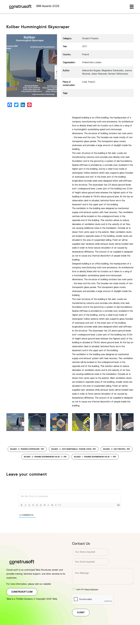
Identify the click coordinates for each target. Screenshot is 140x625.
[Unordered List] (41, 505)
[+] (59, 505)
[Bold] (22, 505)
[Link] (52, 505)
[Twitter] (16, 105)
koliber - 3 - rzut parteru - (116, 449)
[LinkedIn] (23, 105)
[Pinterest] (29, 105)
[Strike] (33, 505)
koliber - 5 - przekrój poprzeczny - (27, 449)
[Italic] (25, 505)
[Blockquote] (44, 505)
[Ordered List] (37, 505)
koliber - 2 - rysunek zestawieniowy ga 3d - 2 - (45, 457)
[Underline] (29, 505)
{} (56, 505)
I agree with (87, 589)
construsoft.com (21, 592)
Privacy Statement (91, 589)
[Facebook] (9, 105)
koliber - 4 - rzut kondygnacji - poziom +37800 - (73, 449)
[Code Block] (48, 505)
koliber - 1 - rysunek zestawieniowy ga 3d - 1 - (95, 457)
